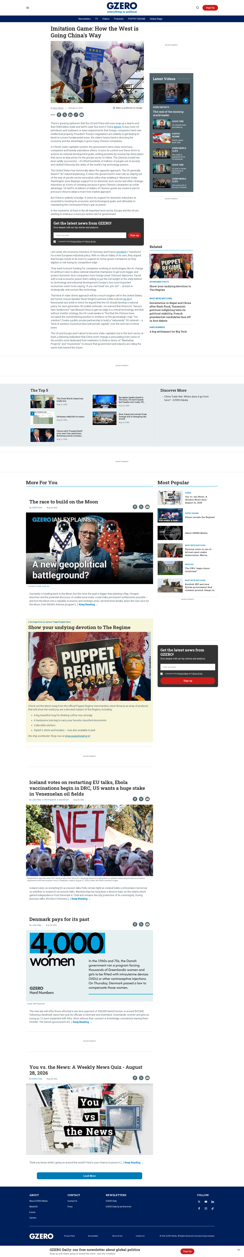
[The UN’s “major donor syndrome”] (170, 567)
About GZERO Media (196, 533)
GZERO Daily (37, 1079)
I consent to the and (76, 241)
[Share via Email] (81, 114)
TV (96, 19)
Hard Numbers (157, 327)
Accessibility (93, 1236)
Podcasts (119, 19)
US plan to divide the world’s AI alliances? (179, 171)
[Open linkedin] (213, 1202)
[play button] (171, 94)
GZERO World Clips (179, 149)
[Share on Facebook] (59, 114)
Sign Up (187, 1251)
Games (188, 493)
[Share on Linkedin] (70, 114)
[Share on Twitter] (64, 114)
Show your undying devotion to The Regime (79, 627)
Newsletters (84, 19)
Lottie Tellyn (37, 800)
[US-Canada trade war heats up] (161, 123)
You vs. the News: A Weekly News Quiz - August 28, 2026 (85, 1070)
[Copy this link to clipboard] (76, 114)
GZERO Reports (161, 107)
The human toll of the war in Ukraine (179, 186)
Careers (32, 1218)
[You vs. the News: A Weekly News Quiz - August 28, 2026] (89, 1119)
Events (32, 1212)
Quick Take (178, 121)
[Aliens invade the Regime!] (170, 515)
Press (70, 1206)
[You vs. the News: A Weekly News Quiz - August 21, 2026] (170, 497)
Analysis (189, 564)
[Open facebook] (199, 1208)
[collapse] (238, 1250)
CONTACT (73, 1195)
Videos (105, 19)
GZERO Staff (37, 508)
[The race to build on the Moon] (89, 547)
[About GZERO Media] (170, 532)
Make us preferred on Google (129, 108)
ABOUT (34, 1195)
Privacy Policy (76, 241)
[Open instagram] (206, 1208)
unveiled (121, 251)
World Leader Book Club (177, 141)
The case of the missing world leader (168, 113)
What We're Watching (161, 298)
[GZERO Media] (122, 7)
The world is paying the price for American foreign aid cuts (178, 158)
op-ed (126, 299)
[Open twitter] (199, 1202)
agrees (117, 126)
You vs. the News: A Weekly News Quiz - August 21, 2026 (196, 499)
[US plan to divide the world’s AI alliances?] (161, 168)
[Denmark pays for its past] (89, 965)
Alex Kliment (64, 800)
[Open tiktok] (213, 1208)
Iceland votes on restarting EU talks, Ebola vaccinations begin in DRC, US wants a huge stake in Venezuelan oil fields (87, 788)
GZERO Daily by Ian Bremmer (118, 1206)
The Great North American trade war (70, 399)
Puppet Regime (176, 135)
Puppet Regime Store (62, 622)
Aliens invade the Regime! (200, 517)
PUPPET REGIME (136, 19)
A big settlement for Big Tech (168, 331)
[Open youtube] (206, 1202)
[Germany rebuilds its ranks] (42, 418)
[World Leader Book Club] (161, 137)
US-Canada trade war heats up (179, 126)
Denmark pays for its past (59, 919)
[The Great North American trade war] (42, 401)
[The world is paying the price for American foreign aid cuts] (161, 153)
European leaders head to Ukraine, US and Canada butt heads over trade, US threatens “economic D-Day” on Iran (133, 402)
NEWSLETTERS (116, 1195)
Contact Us (72, 1201)
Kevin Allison (58, 108)
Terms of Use (90, 241)
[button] (210, 8)
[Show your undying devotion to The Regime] (171, 265)
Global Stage (156, 19)
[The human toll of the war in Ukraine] (161, 182)
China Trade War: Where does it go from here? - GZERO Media (186, 398)
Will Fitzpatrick (50, 800)
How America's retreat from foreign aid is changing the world (133, 416)
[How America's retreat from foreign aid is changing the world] (104, 418)
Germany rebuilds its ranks (70, 416)
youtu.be (45, 586)
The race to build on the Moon (63, 501)
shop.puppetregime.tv (77, 735)
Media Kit (33, 1206)
